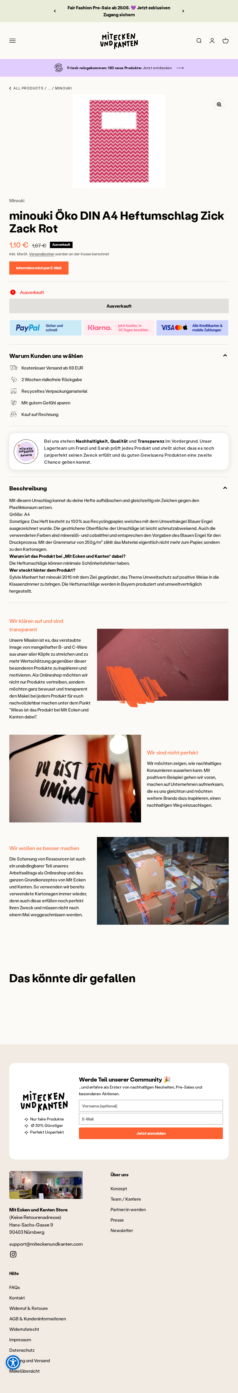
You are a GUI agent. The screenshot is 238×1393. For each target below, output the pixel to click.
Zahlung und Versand (29, 1360)
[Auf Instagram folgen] (13, 1254)
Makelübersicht (24, 1371)
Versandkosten (41, 253)
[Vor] (183, 11)
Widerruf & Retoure (28, 1308)
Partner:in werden (128, 1209)
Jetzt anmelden (151, 1133)
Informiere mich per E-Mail (39, 267)
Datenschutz (22, 1350)
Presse (117, 1220)
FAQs (14, 1287)
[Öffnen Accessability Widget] (13, 1362)
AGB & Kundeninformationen (37, 1319)
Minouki (16, 200)
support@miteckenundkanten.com (46, 1244)
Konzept (119, 1188)
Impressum (20, 1339)
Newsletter (122, 1230)
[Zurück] (55, 11)
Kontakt (17, 1298)
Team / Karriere (126, 1199)
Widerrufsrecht (24, 1329)
